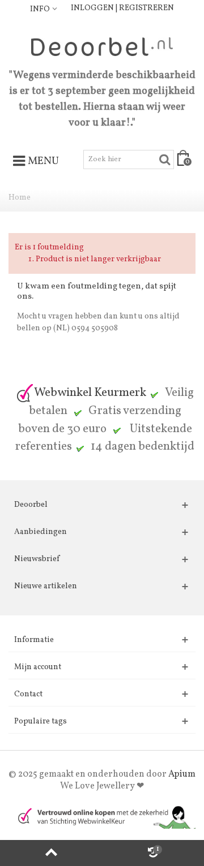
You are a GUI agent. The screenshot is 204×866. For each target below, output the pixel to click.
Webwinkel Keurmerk (90, 393)
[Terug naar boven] (51, 853)
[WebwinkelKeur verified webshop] (102, 816)
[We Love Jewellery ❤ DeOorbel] (102, 46)
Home (19, 197)
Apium (182, 774)
